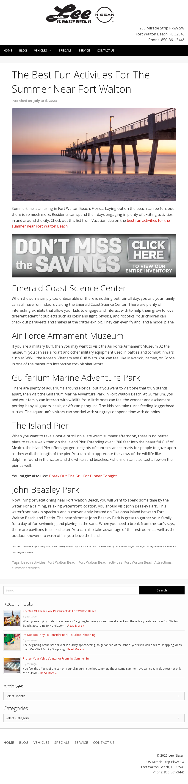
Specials (65, 50)
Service (84, 50)
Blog (23, 50)
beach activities (33, 562)
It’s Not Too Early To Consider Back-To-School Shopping (59, 635)
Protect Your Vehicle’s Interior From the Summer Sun (56, 658)
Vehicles (40, 50)
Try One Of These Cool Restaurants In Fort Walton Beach (59, 611)
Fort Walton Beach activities (100, 562)
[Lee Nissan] (80, 13)
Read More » (76, 626)
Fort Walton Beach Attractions (148, 562)
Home (8, 50)
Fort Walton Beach (62, 562)
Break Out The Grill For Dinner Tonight (83, 475)
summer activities (26, 567)
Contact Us (106, 50)
